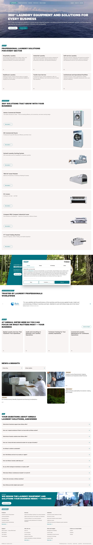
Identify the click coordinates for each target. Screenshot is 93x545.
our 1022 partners (30, 270)
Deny (31, 282)
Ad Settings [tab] (52, 265)
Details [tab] (40, 265)
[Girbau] (13, 3)
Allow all (62, 282)
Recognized (16, 269)
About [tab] (65, 265)
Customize (46, 282)
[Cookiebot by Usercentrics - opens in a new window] (65, 262)
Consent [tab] (28, 265)
